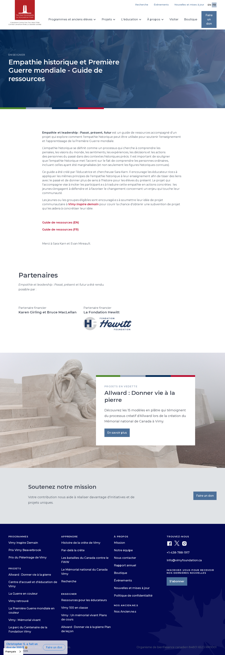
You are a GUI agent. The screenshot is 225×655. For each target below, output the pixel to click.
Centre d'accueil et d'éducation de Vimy (32, 584)
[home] (24, 14)
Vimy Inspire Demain (23, 542)
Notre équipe (123, 550)
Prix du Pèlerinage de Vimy (27, 557)
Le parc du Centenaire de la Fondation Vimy (27, 629)
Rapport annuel (125, 565)
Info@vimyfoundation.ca (184, 560)
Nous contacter (125, 557)
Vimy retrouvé (18, 601)
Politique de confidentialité (133, 595)
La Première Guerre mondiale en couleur (31, 610)
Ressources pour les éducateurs (84, 600)
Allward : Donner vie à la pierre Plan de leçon (86, 629)
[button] (72, 19)
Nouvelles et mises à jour (189, 4)
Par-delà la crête (73, 550)
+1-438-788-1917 (178, 552)
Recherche (68, 581)
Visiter (173, 19)
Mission (119, 542)
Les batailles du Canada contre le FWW (84, 560)
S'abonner (176, 581)
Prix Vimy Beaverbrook (24, 550)
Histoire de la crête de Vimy (80, 542)
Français (10, 651)
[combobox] (13, 651)
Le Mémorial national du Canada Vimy (84, 571)
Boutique (190, 19)
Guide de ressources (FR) (60, 229)
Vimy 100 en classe (74, 607)
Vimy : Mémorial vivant (24, 620)
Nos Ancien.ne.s (125, 611)
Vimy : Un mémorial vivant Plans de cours (84, 617)
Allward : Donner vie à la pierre (29, 574)
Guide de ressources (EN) (60, 222)
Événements (161, 4)
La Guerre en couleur (23, 593)
